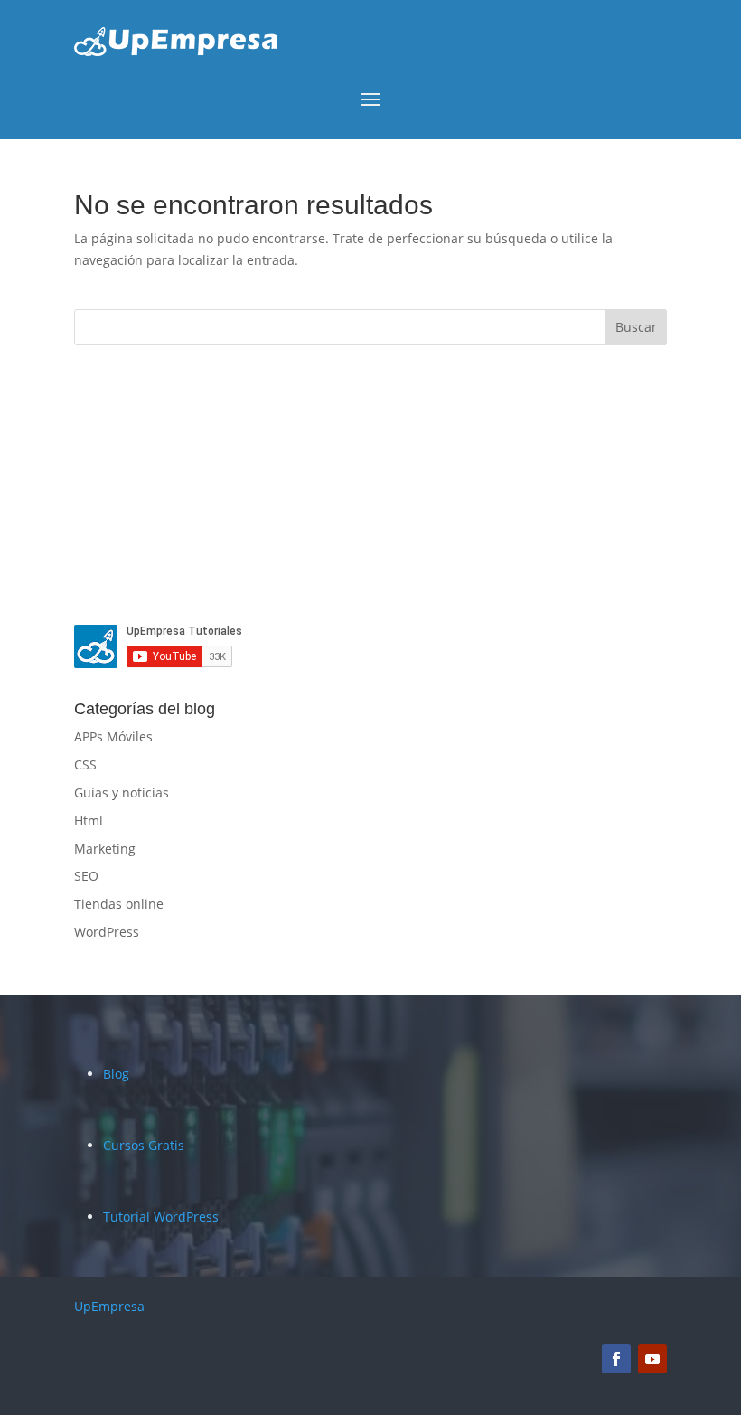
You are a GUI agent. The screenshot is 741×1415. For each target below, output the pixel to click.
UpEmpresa (109, 1306)
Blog (116, 1073)
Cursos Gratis (143, 1145)
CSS (85, 764)
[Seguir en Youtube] (652, 1358)
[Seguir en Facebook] (616, 1358)
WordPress (106, 931)
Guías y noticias (121, 792)
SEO (86, 875)
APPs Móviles (113, 736)
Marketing (105, 848)
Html (88, 820)
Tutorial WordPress (161, 1216)
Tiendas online (119, 903)
